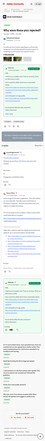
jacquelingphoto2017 (12, 152)
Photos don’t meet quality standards (14, 385)
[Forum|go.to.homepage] (15, 4)
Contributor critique (19, 121)
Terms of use (20, 432)
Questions (7, 11)
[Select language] (31, 4)
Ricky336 (11, 68)
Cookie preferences (9, 435)
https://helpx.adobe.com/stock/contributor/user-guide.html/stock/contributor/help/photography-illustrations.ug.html (22, 248)
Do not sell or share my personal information (27, 435)
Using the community (10, 432)
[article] (22, 168)
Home (6, 9)
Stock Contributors (28, 9)
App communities (15, 9)
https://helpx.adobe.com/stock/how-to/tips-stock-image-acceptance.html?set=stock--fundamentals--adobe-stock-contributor (21, 89)
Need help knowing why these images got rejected (18, 361)
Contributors (7, 121)
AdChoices (9, 438)
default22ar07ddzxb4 (13, 38)
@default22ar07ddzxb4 (12, 158)
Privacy (27, 432)
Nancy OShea (10, 193)
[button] (4, 4)
